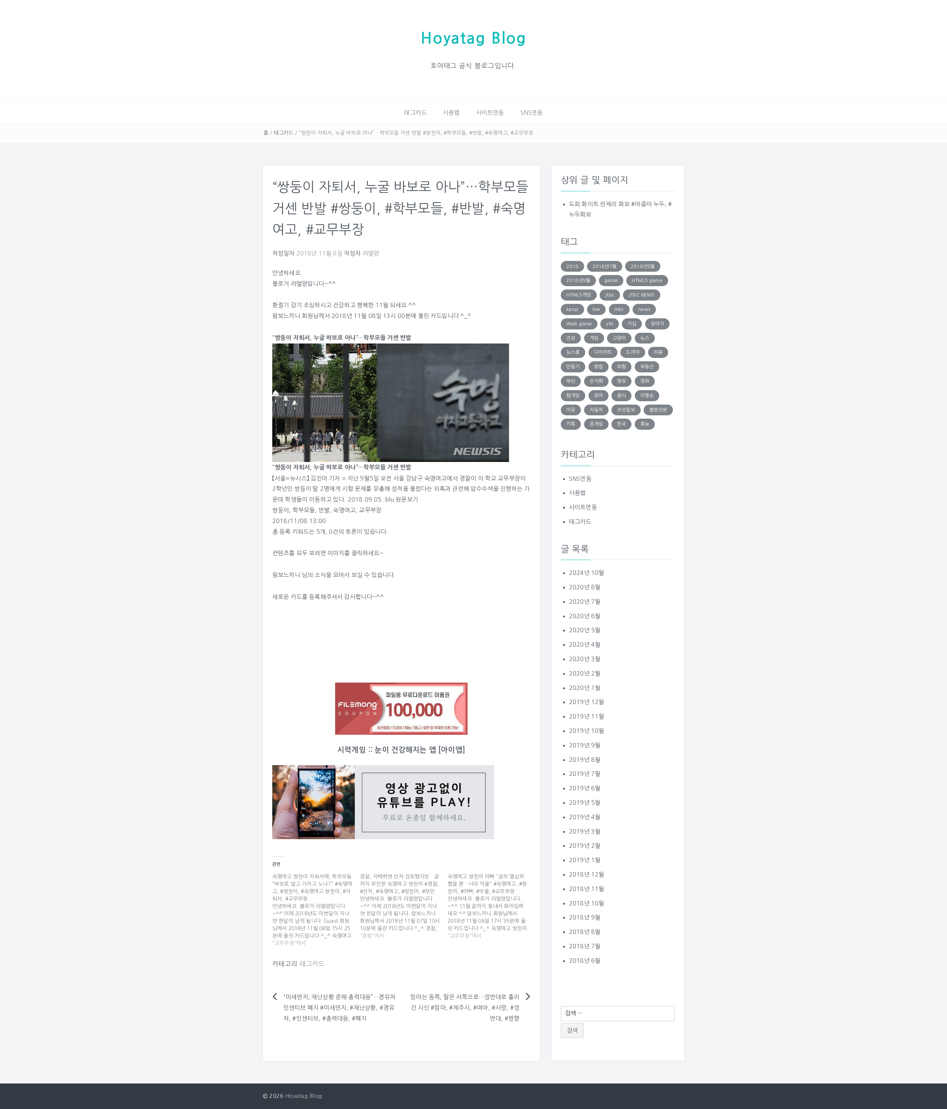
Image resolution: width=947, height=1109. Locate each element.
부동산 (647, 366)
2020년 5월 (584, 630)
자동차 (596, 410)
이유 (570, 410)
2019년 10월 (586, 731)
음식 (621, 395)
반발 (324, 510)
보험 (621, 366)
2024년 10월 (586, 573)
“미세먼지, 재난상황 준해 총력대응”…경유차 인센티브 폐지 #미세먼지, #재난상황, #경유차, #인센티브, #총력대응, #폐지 (339, 1007)
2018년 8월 (584, 932)
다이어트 (603, 352)
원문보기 (406, 499)
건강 (570, 338)
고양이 (619, 338)
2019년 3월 (584, 831)
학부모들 (304, 510)
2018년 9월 (584, 917)
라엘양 (371, 253)
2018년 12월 (586, 874)
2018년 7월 (584, 946)
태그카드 (415, 112)
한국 (621, 424)
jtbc (609, 294)
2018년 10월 (586, 903)
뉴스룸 (573, 352)
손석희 (596, 381)
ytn (609, 323)
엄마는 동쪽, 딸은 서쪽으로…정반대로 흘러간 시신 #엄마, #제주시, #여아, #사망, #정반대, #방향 (464, 1007)
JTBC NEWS (641, 294)
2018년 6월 (584, 961)
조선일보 (626, 410)
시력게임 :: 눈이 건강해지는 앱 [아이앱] (401, 750)
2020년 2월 (584, 673)
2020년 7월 (584, 601)
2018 (572, 266)
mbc (619, 309)
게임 (594, 338)
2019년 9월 (584, 745)
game (611, 280)
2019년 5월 (584, 802)
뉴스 (644, 338)
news (644, 309)
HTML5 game (647, 280)
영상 (621, 381)
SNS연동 (531, 112)
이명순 (647, 395)
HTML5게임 (578, 294)
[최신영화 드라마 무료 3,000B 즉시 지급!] (401, 709)
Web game (579, 323)
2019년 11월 (586, 716)
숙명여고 (344, 510)
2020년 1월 (584, 688)
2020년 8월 (584, 587)
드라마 (632, 352)
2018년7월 (605, 266)
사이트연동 (490, 112)
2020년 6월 (584, 616)
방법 (598, 366)
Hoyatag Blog (473, 38)
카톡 (570, 424)
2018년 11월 (586, 889)
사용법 (451, 112)
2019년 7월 (584, 774)
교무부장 (370, 510)
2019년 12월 (586, 702)
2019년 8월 (584, 760)
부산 (570, 381)
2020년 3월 (584, 659)
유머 (598, 395)
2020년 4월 (584, 644)
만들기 (573, 366)
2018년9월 (578, 280)
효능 (644, 424)
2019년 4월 (584, 817)
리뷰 (658, 352)
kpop (572, 309)
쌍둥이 (280, 510)
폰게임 (596, 424)
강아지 (657, 323)
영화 (644, 381)
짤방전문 (658, 410)
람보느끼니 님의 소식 (299, 575)
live (596, 309)
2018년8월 (643, 266)
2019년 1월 (584, 860)
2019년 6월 (584, 788)
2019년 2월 (584, 845)
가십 (631, 323)
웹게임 (573, 395)
